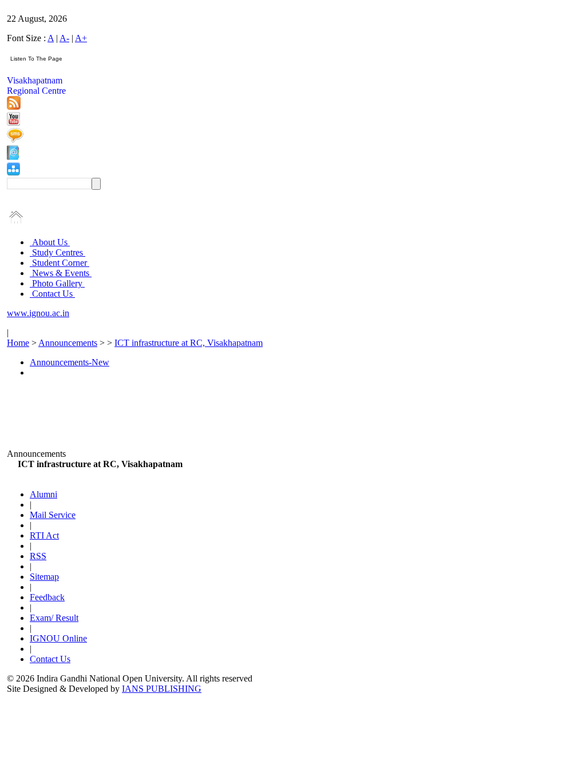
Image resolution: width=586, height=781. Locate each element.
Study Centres (57, 252)
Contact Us (52, 293)
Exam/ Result (54, 618)
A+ (81, 38)
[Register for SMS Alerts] (15, 140)
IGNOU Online (58, 638)
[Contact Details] (13, 157)
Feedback (47, 597)
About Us (50, 242)
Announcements (67, 343)
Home (18, 343)
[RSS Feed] (14, 106)
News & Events (61, 273)
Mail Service (53, 515)
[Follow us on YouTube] (13, 122)
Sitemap (44, 576)
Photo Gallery (57, 283)
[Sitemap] (13, 172)
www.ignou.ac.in (38, 313)
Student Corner (59, 263)
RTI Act (44, 535)
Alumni (43, 494)
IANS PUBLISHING (161, 689)
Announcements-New (69, 362)
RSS (38, 556)
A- (64, 38)
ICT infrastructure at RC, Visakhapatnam (188, 343)
